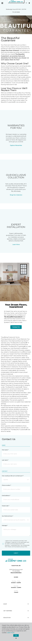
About (11, 18)
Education (7, 617)
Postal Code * (5, 505)
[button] (23, 3)
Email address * (6, 495)
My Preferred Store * (7, 516)
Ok (16, 635)
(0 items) (29, 3)
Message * (4, 525)
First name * (5, 449)
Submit (16, 553)
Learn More (16, 244)
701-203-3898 (16, 12)
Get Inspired (7, 610)
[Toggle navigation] (2, 3)
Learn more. (11, 632)
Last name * (5, 460)
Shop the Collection (16, 195)
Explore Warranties (16, 145)
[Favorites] (26, 3)
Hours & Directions (16, 572)
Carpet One (4, 18)
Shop (5, 604)
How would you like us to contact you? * (12, 475)
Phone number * (6, 485)
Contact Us (16, 327)
